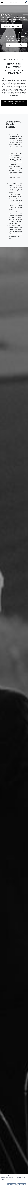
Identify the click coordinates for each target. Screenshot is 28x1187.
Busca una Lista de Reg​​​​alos (11, 26)
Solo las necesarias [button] (11, 1184)
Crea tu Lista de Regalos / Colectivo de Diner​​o (14, 102)
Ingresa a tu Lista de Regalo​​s (16, 45)
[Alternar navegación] (2, 2)
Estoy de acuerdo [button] (22, 1184)
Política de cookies (9, 1179)
